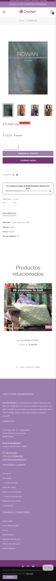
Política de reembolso (11, 544)
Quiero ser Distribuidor (12, 492)
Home (21, 20)
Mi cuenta (7, 473)
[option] (28, 317)
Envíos (5, 530)
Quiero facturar (9, 548)
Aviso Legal (7, 521)
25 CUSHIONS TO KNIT (28, 340)
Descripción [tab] (9, 213)
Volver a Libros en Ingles (29, 367)
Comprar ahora (28, 160)
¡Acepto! (10, 577)
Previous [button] (5, 317)
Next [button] (51, 110)
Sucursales (7, 478)
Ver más (29, 573)
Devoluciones (8, 534)
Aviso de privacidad (11, 525)
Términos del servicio (11, 539)
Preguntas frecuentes (12, 501)
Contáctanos (8, 505)
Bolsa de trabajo (9, 487)
